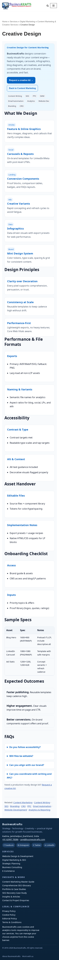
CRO (21, 106)
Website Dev (44, 101)
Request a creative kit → (21, 80)
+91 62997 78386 (10, 839)
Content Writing (15, 96)
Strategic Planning (11, 863)
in (49, 845)
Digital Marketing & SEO (14, 860)
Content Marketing (22, 802)
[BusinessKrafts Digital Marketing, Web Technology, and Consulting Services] (16, 5)
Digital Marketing (27, 21)
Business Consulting (12, 867)
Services (14, 21)
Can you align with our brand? (26, 765)
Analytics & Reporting (39, 809)
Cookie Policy (8, 914)
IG (23, 845)
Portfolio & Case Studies (14, 889)
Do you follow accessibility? (25, 747)
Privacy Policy (8, 911)
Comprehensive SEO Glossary (16, 885)
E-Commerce (8, 871)
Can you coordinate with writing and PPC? (29, 775)
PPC (34, 96)
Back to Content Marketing (22, 88)
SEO (27, 96)
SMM (42, 96)
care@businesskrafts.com (32, 839)
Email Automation (15, 101)
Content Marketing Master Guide (18, 881)
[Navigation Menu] (53, 5)
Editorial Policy (9, 918)
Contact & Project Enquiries (15, 900)
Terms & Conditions (11, 922)
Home (5, 21)
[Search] (48, 6)
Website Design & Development (17, 856)
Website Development (15, 809)
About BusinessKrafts (11, 956)
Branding (12, 106)
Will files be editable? (21, 756)
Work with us (27, 956)
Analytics (31, 101)
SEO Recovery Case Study (14, 893)
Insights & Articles (11, 896)
